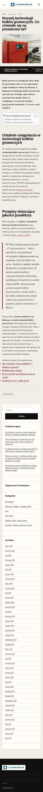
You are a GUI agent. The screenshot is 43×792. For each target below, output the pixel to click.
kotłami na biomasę (24, 189)
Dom (6, 511)
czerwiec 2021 (10, 719)
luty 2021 (8, 738)
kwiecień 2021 (10, 729)
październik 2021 (11, 700)
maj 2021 (8, 724)
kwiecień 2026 (10, 560)
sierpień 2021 (9, 710)
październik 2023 (11, 640)
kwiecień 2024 (10, 616)
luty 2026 (8, 569)
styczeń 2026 (9, 574)
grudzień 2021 (10, 691)
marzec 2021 (9, 733)
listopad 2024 (9, 602)
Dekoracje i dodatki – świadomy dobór (18, 506)
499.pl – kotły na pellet (20, 235)
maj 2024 (8, 611)
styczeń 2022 (9, 686)
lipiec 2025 (9, 583)
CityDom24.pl (7, 787)
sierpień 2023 (9, 644)
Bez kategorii (9, 501)
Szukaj (22, 416)
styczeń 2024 (9, 625)
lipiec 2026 (9, 546)
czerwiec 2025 (10, 588)
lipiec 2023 (9, 649)
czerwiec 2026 (10, 550)
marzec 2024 (9, 621)
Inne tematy (9, 515)
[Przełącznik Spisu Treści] (34, 116)
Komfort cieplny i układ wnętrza (16, 520)
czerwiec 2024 (10, 607)
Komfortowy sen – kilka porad (15, 380)
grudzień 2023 (10, 630)
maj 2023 (8, 658)
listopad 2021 (9, 696)
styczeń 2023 (9, 672)
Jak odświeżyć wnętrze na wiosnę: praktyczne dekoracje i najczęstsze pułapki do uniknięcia (20, 433)
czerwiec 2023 (10, 654)
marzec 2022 (9, 677)
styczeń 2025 (9, 597)
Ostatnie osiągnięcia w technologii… (19, 119)
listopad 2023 (9, 635)
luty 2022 (8, 682)
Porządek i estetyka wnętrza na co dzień (18, 525)
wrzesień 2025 (10, 579)
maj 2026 (8, 555)
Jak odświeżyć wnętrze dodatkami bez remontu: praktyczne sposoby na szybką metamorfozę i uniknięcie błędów (21, 467)
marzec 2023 (9, 668)
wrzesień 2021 (10, 705)
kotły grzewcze (8, 394)
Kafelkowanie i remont (12, 370)
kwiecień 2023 (10, 663)
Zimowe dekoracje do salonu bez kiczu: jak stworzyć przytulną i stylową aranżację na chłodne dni (19, 441)
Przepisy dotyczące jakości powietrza (19, 122)
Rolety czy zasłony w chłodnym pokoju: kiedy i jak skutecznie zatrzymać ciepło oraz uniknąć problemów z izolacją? (21, 458)
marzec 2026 (9, 564)
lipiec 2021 (9, 715)
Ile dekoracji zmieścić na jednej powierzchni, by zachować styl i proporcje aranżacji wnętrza (21, 450)
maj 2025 (8, 593)
